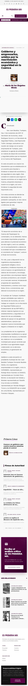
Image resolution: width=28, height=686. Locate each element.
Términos (4, 650)
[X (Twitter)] (8, 119)
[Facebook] (7, 4)
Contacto (16, 648)
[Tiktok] (14, 4)
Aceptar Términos (18, 681)
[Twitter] (4, 4)
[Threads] (11, 4)
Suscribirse (20, 16)
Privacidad (5, 680)
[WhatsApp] (15, 119)
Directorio (16, 650)
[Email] (23, 4)
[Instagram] (9, 4)
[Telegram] (18, 4)
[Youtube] (16, 4)
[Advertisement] (14, 33)
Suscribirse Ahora (14, 567)
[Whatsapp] (21, 4)
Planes (3, 658)
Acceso (4, 660)
